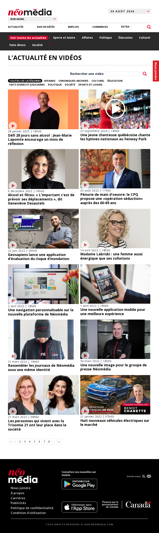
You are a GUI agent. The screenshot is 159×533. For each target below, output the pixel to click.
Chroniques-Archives (73, 80)
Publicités (18, 503)
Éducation (125, 37)
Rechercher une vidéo (87, 74)
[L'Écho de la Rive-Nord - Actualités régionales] (30, 11)
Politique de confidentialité (32, 508)
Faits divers (18, 45)
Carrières (18, 498)
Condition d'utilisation (28, 513)
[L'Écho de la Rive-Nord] (23, 475)
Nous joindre (21, 488)
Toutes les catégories (25, 80)
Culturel (144, 37)
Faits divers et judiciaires (27, 84)
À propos (17, 493)
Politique (105, 37)
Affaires (87, 37)
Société (37, 45)
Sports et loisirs (64, 37)
